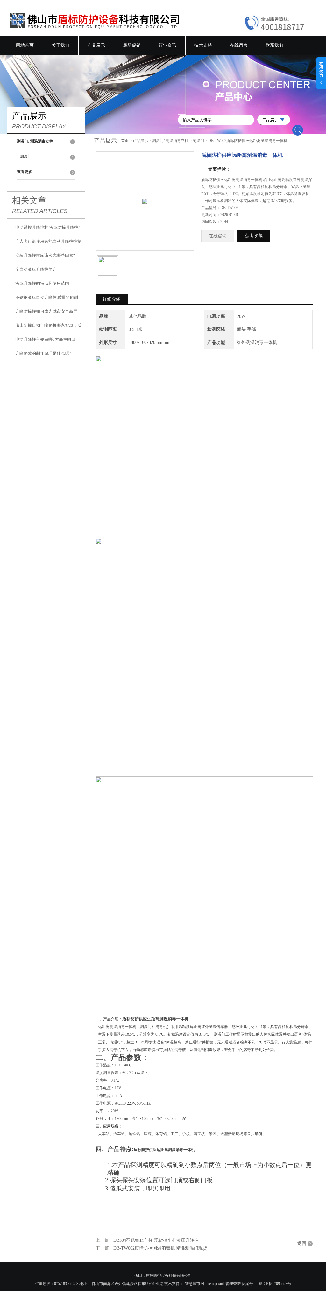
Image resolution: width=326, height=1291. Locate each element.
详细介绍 (112, 299)
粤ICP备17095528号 (275, 1283)
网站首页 (25, 45)
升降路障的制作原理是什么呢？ (44, 353)
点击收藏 (254, 235)
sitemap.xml (215, 1283)
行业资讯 (167, 45)
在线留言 (239, 45)
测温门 (26, 156)
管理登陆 (233, 1283)
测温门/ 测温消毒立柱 (170, 140)
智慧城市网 (194, 1283)
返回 (301, 1243)
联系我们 (274, 45)
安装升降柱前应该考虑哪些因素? (45, 255)
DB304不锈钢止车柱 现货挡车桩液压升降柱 (156, 1240)
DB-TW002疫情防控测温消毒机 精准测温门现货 (160, 1248)
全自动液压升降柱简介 (36, 269)
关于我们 (60, 45)
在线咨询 (218, 236)
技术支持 (203, 45)
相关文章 (29, 200)
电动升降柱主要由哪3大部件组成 (45, 339)
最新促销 (132, 45)
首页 (125, 140)
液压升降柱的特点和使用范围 (42, 283)
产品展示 (96, 45)
